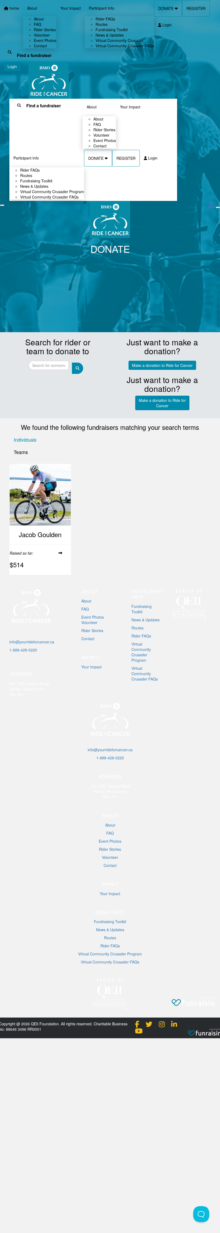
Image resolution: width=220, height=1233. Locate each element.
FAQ (85, 609)
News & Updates (145, 619)
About (92, 106)
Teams (21, 451)
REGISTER (125, 158)
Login (152, 158)
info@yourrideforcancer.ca (31, 641)
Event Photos (92, 617)
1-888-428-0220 (23, 650)
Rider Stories (92, 630)
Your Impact (130, 106)
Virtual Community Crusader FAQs (49, 197)
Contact (100, 145)
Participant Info (26, 158)
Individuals (25, 439)
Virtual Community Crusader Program (141, 652)
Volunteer (89, 622)
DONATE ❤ (98, 158)
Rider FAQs (141, 636)
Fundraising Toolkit (141, 609)
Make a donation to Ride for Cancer (162, 365)
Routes (137, 627)
